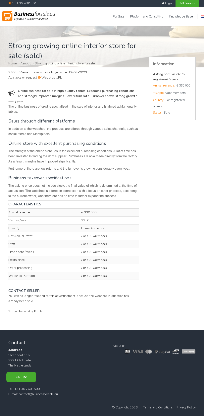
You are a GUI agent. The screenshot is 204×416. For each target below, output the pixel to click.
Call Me (21, 377)
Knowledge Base (181, 16)
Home (12, 63)
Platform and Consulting (146, 16)
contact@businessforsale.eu (38, 394)
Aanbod (25, 63)
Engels (202, 17)
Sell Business (187, 3)
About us (119, 346)
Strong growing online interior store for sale (65, 63)
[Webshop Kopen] (28, 15)
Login (168, 3)
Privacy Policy (186, 407)
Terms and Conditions (158, 407)
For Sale (118, 16)
